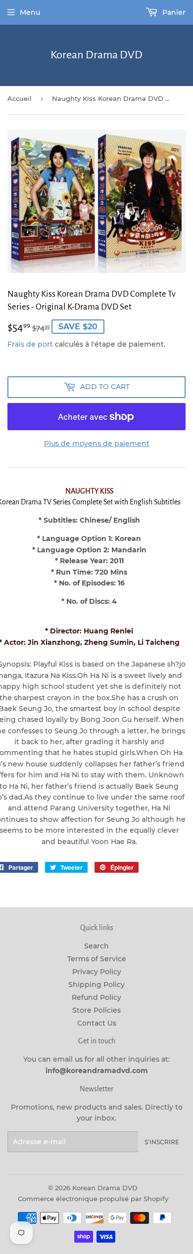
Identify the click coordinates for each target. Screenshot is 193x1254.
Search (96, 945)
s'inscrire (162, 1142)
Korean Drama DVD (96, 55)
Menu (30, 12)
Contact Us (96, 1023)
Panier (173, 12)
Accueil (19, 98)
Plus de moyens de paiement (96, 443)
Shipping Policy (96, 984)
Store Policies (96, 1010)
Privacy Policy (96, 971)
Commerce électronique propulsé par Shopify (93, 1199)
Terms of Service (96, 958)
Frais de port (30, 344)
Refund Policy (96, 997)
